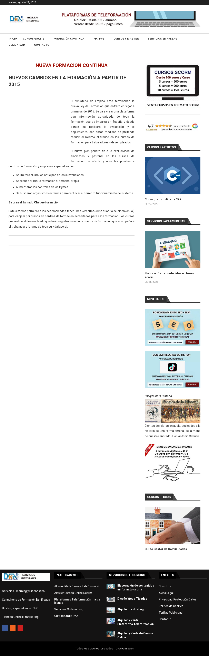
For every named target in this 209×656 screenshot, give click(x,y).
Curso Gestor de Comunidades (166, 549)
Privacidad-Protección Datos (178, 599)
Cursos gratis (33, 38)
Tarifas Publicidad (170, 612)
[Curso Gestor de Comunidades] (172, 525)
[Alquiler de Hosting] (111, 610)
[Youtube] (20, 628)
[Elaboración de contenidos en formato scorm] (172, 249)
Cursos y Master (126, 38)
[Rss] (13, 628)
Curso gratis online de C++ (163, 199)
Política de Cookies (171, 606)
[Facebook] (5, 628)
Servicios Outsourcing (68, 609)
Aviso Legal (166, 593)
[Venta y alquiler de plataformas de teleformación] (130, 12)
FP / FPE (98, 38)
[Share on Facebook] (71, 240)
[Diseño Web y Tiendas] (111, 599)
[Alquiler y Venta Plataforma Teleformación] (111, 621)
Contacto (41, 44)
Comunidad (17, 44)
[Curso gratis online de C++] (172, 175)
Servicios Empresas (162, 38)
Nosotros (165, 586)
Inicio (13, 38)
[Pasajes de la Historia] (172, 411)
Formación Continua (68, 38)
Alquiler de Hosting (130, 609)
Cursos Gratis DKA (66, 615)
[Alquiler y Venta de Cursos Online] (111, 634)
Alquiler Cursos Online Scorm (73, 593)
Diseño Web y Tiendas (132, 598)
